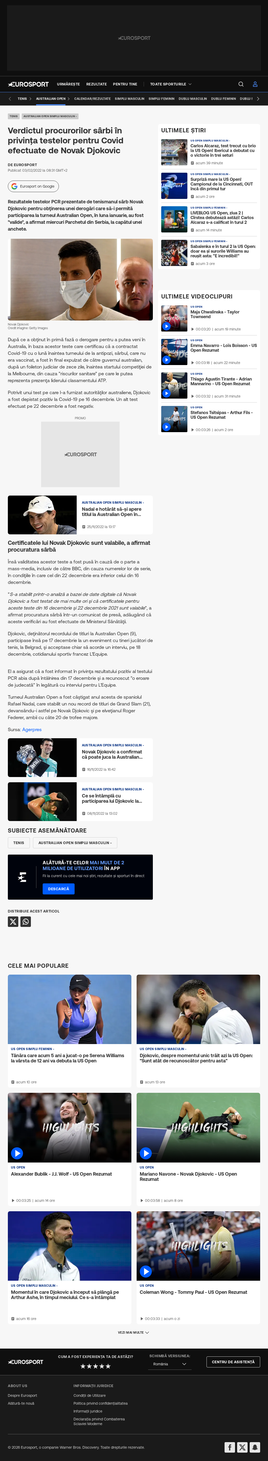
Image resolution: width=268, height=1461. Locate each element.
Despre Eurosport (22, 1395)
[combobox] (170, 1364)
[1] (83, 1366)
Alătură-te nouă (21, 1403)
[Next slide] (258, 99)
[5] (108, 1366)
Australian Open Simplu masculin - (50, 116)
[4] (102, 1366)
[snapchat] (255, 1447)
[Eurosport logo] (28, 84)
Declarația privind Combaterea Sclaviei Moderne (99, 1421)
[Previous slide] (10, 99)
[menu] (241, 84)
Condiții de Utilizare (90, 1395)
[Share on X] (13, 921)
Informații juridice (88, 1411)
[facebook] (230, 1447)
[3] (95, 1366)
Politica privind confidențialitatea (101, 1403)
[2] (89, 1366)
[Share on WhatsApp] (25, 921)
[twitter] (242, 1447)
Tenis (14, 116)
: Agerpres (31, 729)
